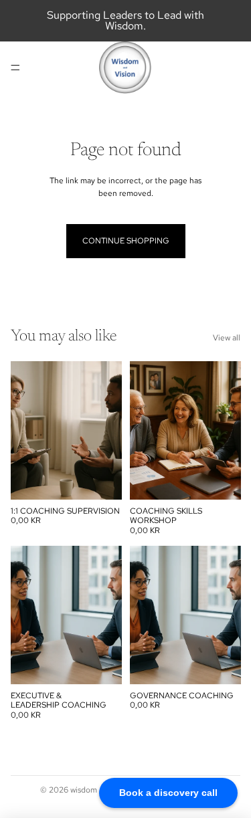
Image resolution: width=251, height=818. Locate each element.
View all (226, 337)
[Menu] (15, 67)
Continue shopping (125, 240)
